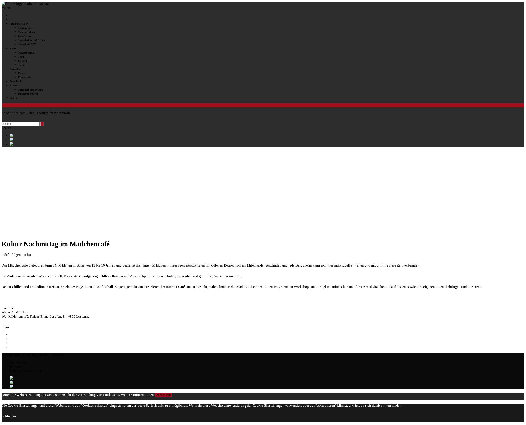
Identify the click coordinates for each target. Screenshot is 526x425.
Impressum (18, 362)
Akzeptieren (163, 394)
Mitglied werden (26, 52)
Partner (14, 85)
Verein (13, 48)
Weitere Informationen (137, 395)
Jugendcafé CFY (27, 44)
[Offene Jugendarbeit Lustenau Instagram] (267, 144)
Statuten (22, 65)
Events (21, 73)
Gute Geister (24, 36)
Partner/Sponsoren (28, 93)
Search (7, 128)
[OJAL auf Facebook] (267, 136)
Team (21, 56)
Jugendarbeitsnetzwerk (30, 89)
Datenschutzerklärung (26, 371)
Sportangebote (25, 28)
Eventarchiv (24, 77)
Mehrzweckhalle (26, 32)
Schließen (9, 416)
